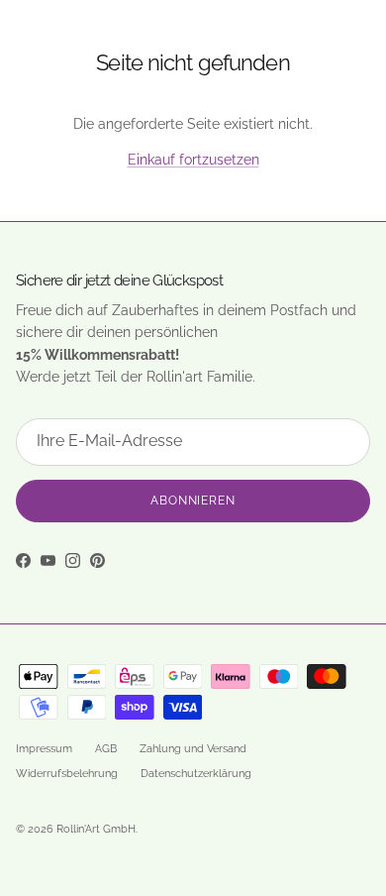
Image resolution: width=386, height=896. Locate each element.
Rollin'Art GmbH (96, 829)
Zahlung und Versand (193, 748)
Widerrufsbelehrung (67, 773)
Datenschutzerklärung (196, 773)
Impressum (44, 748)
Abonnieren (193, 500)
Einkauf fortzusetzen (193, 160)
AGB (106, 748)
